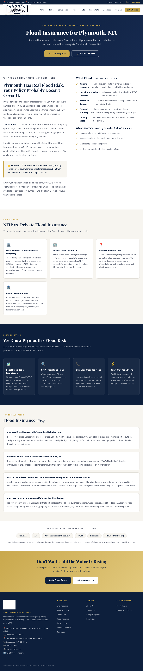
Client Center (121, 606)
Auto (42, 10)
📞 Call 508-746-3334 (85, 53)
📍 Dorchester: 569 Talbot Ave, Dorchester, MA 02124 (24, 638)
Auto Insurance (62, 606)
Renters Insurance (64, 627)
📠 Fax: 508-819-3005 (12, 649)
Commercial (63, 10)
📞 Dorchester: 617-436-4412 (15, 642)
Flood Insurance (63, 619)
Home (51, 10)
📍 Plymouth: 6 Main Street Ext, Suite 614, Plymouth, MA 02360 (25, 629)
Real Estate (94, 10)
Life (83, 10)
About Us (107, 10)
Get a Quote (132, 10)
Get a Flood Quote (57, 53)
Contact (118, 10)
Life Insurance (62, 623)
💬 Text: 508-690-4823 (12, 645)
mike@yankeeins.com (115, 2)
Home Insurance (63, 610)
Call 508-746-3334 (85, 580)
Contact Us (90, 610)
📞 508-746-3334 (133, 2)
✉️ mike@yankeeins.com (13, 653)
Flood (75, 10)
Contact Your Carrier (124, 610)
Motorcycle (61, 632)
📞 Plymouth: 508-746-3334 (14, 634)
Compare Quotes (93, 614)
